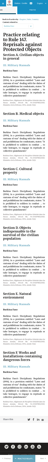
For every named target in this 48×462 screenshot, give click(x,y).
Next (42, 458)
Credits (24, 3)
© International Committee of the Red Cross (24, 455)
